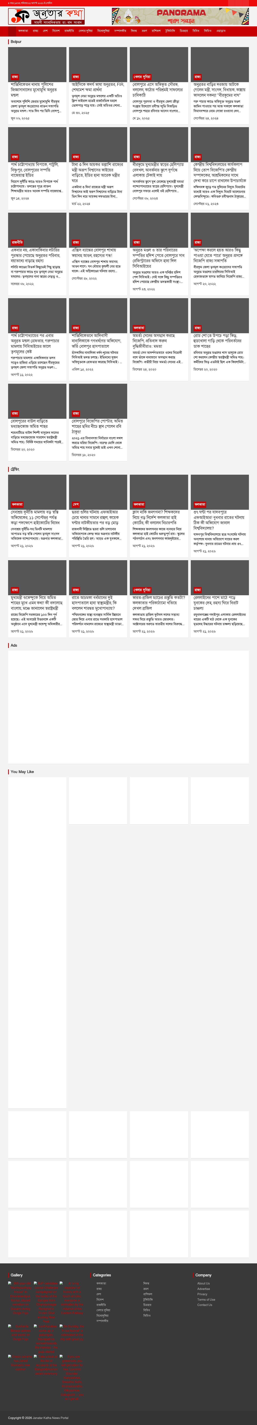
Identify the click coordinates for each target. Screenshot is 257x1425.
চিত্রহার (184, 31)
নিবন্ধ (134, 31)
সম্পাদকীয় (120, 31)
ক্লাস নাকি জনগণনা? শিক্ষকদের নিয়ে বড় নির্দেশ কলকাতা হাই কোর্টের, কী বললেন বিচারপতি (156, 518)
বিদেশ (56, 31)
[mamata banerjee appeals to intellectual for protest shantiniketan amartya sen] (159, 315)
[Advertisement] (121, 707)
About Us (203, 1283)
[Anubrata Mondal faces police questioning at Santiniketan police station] (37, 64)
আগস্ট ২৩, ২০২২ (144, 289)
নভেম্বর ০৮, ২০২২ (22, 284)
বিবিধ (196, 31)
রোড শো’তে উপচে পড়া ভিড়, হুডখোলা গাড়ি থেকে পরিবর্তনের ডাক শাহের (217, 341)
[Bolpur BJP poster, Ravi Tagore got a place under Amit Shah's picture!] (98, 401)
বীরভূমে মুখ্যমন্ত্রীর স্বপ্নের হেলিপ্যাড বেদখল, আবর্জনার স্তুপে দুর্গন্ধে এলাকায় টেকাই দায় (158, 170)
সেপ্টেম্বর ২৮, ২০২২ (84, 278)
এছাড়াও (221, 31)
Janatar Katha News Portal (50, 1418)
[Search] (235, 30)
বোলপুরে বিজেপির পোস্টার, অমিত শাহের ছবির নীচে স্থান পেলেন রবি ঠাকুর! (97, 427)
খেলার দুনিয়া (86, 31)
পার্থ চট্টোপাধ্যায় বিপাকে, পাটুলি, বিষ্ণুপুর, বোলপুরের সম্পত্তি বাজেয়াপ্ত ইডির (34, 170)
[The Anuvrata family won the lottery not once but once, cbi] (37, 230)
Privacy (202, 1294)
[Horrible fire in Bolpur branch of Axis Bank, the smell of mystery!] (98, 230)
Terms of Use (206, 1300)
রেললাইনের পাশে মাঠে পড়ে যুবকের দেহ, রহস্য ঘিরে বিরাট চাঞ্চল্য (216, 603)
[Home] (12, 31)
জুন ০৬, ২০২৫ (20, 118)
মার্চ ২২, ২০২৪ (81, 204)
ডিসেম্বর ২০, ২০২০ (205, 369)
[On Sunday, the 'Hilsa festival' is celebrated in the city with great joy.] (72, 1332)
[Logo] (46, 13)
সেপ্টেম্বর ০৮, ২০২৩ (145, 198)
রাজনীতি (69, 31)
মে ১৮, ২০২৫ (141, 118)
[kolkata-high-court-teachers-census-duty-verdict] (159, 492)
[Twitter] (238, 3)
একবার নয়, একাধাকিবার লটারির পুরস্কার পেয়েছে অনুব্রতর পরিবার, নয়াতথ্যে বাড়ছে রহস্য (35, 256)
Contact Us (204, 1305)
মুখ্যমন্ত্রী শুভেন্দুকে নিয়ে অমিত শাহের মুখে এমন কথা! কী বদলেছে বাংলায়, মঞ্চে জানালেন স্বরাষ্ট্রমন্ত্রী (36, 603)
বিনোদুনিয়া (103, 31)
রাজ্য (35, 31)
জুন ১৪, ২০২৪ (20, 198)
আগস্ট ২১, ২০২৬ (22, 546)
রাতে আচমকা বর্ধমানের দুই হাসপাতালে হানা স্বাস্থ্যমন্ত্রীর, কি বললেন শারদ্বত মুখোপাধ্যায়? (94, 603)
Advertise (203, 1289)
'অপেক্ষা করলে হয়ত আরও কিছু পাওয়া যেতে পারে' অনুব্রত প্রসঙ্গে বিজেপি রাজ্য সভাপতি (218, 256)
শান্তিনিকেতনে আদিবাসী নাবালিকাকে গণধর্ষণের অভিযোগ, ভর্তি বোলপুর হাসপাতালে (96, 341)
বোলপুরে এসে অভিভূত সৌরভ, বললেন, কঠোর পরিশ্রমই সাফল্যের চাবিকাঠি (158, 90)
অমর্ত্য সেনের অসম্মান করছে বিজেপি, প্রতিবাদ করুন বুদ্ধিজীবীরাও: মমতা (154, 341)
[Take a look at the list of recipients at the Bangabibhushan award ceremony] (46, 1365)
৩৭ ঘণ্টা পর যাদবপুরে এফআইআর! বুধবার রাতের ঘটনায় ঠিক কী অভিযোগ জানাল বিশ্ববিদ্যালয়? (219, 520)
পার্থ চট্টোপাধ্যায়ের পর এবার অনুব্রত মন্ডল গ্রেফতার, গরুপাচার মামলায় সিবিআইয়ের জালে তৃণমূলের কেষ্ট (35, 344)
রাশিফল (156, 31)
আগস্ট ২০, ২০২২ (205, 284)
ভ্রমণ (144, 31)
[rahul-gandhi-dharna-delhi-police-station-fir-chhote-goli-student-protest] (98, 492)
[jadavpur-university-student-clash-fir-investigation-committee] (220, 492)
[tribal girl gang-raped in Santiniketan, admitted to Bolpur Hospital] (98, 315)
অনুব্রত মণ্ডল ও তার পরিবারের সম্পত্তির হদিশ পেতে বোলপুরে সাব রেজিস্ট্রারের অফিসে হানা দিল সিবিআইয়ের (159, 258)
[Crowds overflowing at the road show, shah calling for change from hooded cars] (220, 315)
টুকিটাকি (170, 31)
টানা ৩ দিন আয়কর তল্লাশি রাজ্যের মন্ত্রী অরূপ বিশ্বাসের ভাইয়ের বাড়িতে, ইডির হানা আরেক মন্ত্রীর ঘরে (97, 173)
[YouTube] (245, 3)
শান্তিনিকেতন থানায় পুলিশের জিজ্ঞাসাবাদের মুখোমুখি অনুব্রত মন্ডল (34, 90)
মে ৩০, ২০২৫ (80, 113)
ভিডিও (207, 31)
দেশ (45, 31)
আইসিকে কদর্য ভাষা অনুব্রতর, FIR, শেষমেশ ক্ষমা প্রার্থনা (98, 87)
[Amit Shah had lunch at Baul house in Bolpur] (37, 401)
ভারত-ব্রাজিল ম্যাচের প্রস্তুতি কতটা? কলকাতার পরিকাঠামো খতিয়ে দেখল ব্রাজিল (159, 603)
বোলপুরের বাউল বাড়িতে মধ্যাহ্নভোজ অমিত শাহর (29, 424)
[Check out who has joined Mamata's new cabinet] (20, 1363)
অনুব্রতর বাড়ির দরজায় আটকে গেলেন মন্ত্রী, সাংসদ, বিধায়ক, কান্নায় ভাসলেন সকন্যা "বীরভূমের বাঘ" (220, 90)
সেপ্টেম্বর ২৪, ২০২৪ (206, 118)
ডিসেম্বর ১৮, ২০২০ (83, 455)
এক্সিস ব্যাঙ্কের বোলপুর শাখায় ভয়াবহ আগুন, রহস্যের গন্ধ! (94, 253)
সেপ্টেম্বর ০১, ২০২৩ (206, 204)
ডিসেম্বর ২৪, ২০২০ (144, 369)
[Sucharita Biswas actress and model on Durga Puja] (20, 1332)
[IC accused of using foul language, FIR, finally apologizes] (98, 64)
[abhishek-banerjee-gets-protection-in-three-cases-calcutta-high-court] (37, 492)
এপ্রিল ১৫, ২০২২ (82, 369)
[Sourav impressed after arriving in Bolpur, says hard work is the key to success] (159, 64)
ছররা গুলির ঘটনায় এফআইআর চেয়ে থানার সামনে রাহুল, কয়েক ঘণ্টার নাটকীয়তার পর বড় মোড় (95, 518)
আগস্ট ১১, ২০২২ (22, 375)
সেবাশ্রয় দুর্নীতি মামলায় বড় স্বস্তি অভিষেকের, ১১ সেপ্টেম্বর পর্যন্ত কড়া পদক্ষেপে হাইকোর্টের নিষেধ (35, 518)
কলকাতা (23, 31)
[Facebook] (231, 3)
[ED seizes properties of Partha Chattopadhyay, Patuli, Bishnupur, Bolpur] (37, 144)
